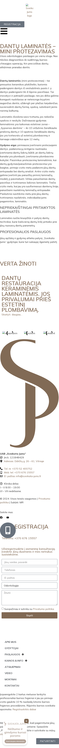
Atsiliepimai (12, 666)
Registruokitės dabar (24, 709)
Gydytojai (11, 648)
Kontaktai (12, 685)
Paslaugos (12, 654)
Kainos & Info (14, 660)
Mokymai (11, 679)
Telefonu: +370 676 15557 (19, 538)
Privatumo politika (43, 609)
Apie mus (10, 641)
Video (8, 673)
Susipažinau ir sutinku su (29, 609)
